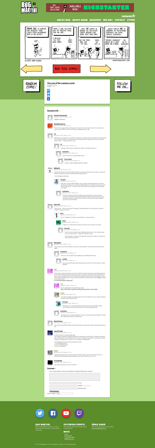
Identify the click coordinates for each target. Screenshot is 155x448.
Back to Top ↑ (73, 444)
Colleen (62, 293)
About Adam (80, 20)
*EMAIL (84, 385)
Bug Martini (34, 10)
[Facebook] (77, 90)
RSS (69, 444)
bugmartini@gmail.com (99, 428)
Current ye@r (51, 393)
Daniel (56, 351)
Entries (68, 436)
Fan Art (108, 20)
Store (131, 20)
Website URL (82, 388)
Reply (70, 117)
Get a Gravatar (87, 385)
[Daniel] (50, 355)
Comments (69, 437)
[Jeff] (50, 274)
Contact (120, 20)
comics (53, 86)
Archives (95, 20)
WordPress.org (69, 439)
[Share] (77, 99)
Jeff (55, 269)
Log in (66, 434)
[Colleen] (56, 297)
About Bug (63, 20)
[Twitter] (77, 93)
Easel (61, 444)
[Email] (77, 96)
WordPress (54, 444)
